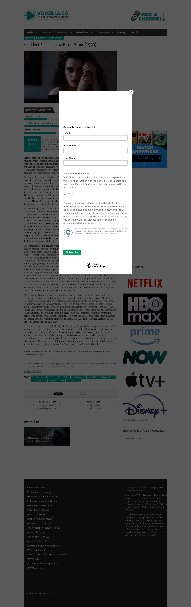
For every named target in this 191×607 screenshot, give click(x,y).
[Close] (131, 92)
